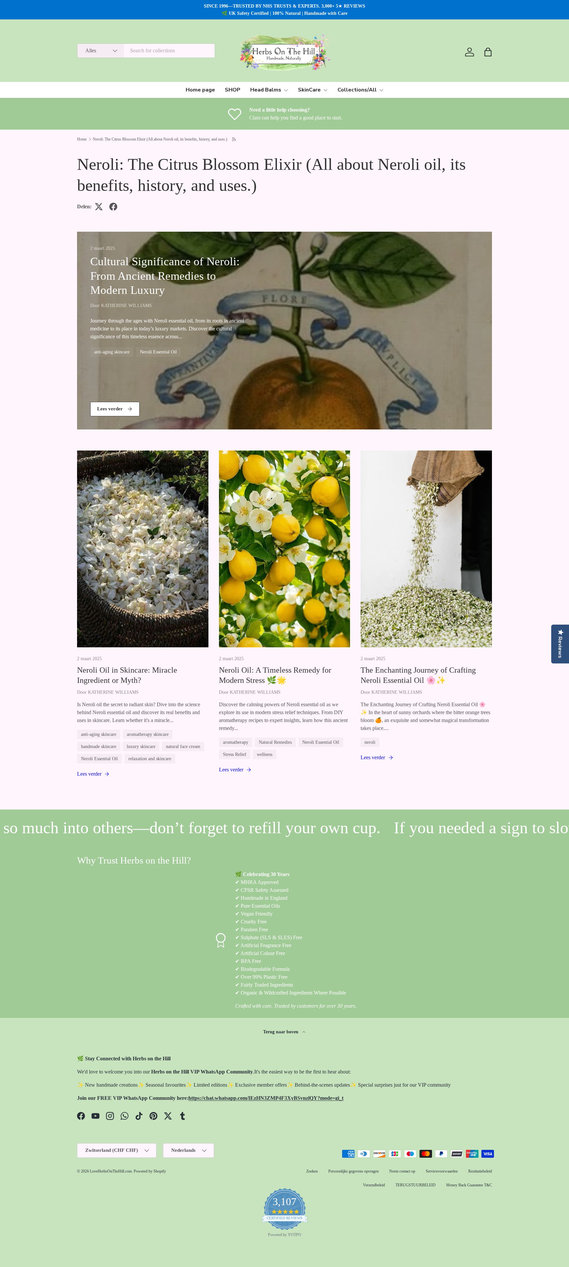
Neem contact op (402, 1171)
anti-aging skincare (111, 351)
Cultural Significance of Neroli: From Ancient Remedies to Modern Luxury (165, 275)
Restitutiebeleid (480, 1171)
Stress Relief (234, 754)
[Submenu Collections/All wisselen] (381, 90)
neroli (370, 742)
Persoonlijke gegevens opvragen (353, 1171)
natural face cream (183, 746)
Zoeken (312, 1171)
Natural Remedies (275, 742)
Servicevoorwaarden (442, 1171)
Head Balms (265, 89)
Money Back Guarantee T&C (469, 1185)
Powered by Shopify (150, 1171)
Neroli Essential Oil (158, 351)
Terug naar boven (281, 1031)
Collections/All (357, 89)
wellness (264, 754)
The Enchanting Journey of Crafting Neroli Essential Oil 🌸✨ (418, 675)
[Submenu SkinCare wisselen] (325, 90)
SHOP (232, 89)
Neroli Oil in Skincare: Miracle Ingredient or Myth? (127, 675)
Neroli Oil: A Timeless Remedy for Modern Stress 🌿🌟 (275, 675)
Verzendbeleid (374, 1185)
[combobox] (146, 51)
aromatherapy (235, 742)
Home (82, 139)
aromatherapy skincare (148, 734)
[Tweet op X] (99, 206)
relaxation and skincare (149, 758)
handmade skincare (98, 746)
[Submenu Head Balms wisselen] (286, 90)
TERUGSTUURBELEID (415, 1185)
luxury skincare (141, 746)
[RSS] (234, 139)
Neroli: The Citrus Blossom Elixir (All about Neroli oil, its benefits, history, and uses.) (160, 139)
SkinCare (309, 89)
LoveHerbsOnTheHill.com (111, 1171)
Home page (200, 89)
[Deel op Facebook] (113, 206)
